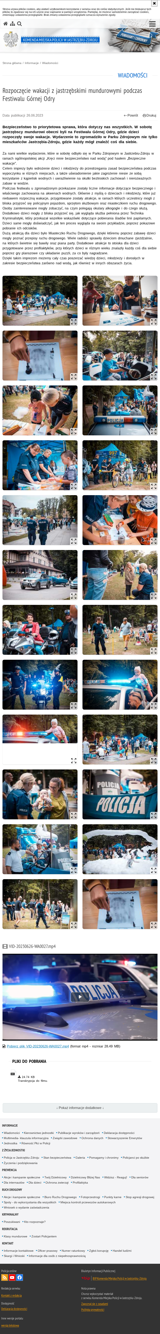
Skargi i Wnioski (14, 1256)
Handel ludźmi (122, 1250)
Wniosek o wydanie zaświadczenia (26, 1207)
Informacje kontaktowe (19, 1250)
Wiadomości (50, 63)
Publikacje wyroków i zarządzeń (79, 1133)
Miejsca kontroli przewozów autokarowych (88, 1202)
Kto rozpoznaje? (35, 1221)
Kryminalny (10, 1214)
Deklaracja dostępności (119, 1133)
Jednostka (10, 1143)
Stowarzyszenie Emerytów (125, 1138)
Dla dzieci (35, 1182)
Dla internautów (14, 1182)
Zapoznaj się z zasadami (94, 1304)
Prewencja (9, 1170)
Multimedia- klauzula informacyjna (26, 1138)
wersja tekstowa (10, 1325)
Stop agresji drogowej (140, 1197)
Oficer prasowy (48, 1250)
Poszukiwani (12, 1221)
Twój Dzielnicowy (55, 1177)
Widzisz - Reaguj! (115, 1177)
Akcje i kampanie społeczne (22, 1177)
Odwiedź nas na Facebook (19, 1277)
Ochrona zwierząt (57, 1182)
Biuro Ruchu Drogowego (60, 1197)
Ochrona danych (92, 1138)
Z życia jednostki (13, 1150)
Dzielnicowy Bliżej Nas (85, 1177)
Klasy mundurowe (15, 1236)
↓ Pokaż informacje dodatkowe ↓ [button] (80, 1108)
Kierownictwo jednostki (39, 1133)
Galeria (80, 1157)
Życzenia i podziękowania (21, 1163)
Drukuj (151, 115)
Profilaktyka (80, 1182)
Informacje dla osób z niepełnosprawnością (57, 1256)
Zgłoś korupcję (99, 1250)
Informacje (32, 63)
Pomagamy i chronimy (104, 1157)
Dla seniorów (139, 1177)
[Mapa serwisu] (12, 23)
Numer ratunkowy (73, 1250)
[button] (152, 24)
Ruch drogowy (12, 1190)
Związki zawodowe (65, 1138)
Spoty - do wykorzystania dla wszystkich (30, 1202)
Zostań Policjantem (44, 1236)
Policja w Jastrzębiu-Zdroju (21, 1157)
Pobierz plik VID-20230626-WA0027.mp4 (38, 1046)
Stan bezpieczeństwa (57, 1157)
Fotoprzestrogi (90, 1197)
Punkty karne (112, 1197)
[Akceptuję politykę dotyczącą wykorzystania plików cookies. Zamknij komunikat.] (154, 3)
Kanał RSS (4, 1277)
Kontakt (8, 1243)
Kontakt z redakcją (11, 1295)
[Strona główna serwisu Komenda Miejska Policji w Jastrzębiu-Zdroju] (5, 23)
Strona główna (11, 63)
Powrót (133, 115)
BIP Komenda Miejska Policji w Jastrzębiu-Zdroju (120, 1278)
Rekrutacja (10, 1229)
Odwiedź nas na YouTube (12, 1277)
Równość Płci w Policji (35, 1143)
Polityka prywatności (92, 1309)
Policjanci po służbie (136, 1157)
